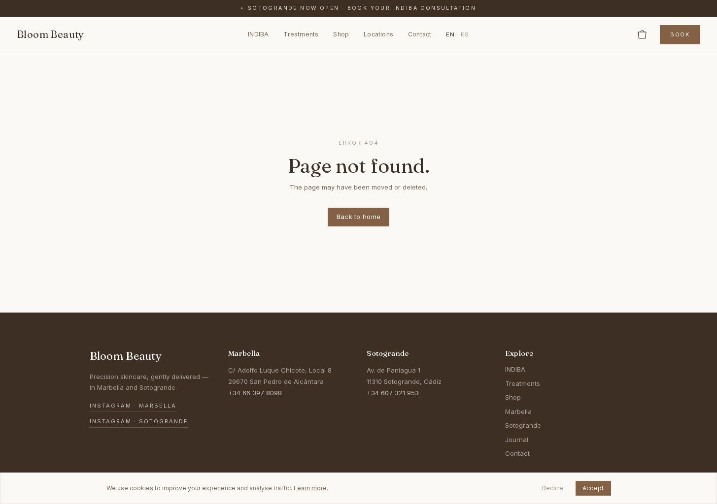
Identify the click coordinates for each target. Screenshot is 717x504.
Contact (419, 34)
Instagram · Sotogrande (139, 421)
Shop (341, 34)
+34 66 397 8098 (255, 393)
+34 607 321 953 (393, 393)
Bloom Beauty (50, 34)
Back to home (359, 216)
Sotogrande (523, 425)
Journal (516, 439)
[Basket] (642, 34)
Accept (593, 488)
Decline (553, 488)
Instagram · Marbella (133, 405)
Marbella (518, 411)
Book (680, 34)
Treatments (300, 34)
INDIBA (258, 34)
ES (465, 34)
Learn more (310, 488)
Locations (378, 34)
